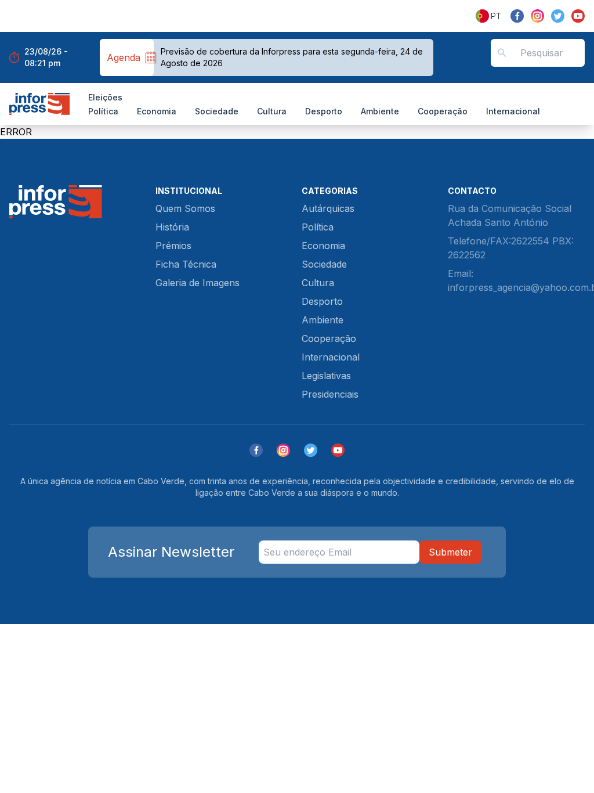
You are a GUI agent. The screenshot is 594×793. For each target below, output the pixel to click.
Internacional (513, 111)
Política (103, 111)
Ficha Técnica (185, 264)
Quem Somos (185, 208)
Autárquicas (328, 208)
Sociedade (216, 111)
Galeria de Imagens (197, 283)
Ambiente (380, 111)
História (172, 227)
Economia (156, 111)
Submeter (450, 552)
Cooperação (443, 111)
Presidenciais (330, 394)
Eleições (105, 97)
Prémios (173, 245)
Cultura (272, 111)
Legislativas (326, 375)
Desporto (323, 111)
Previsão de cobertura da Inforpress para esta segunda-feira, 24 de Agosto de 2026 (292, 57)
